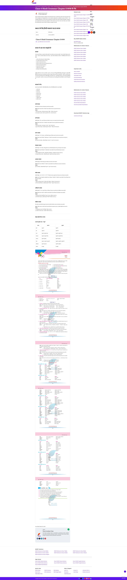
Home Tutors (37, 571)
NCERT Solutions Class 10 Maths (80, 52)
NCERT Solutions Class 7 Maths (80, 58)
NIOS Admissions (47, 571)
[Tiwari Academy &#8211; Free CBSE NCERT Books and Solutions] (34, 2)
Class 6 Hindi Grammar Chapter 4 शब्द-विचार (82, 22)
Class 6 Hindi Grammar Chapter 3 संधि (81, 20)
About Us (66, 570)
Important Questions (78, 73)
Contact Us (75, 570)
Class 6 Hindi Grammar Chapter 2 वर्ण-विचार (81, 18)
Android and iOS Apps (78, 115)
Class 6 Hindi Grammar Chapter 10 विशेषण (81, 33)
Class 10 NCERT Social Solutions (41, 564)
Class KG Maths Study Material (80, 102)
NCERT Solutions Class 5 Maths (80, 92)
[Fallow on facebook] (37, 538)
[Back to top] (125, 572)
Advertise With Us (86, 570)
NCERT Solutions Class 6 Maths (80, 60)
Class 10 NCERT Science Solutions (60, 562)
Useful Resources (67, 573)
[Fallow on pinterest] (45, 538)
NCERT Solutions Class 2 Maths (80, 98)
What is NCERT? (77, 71)
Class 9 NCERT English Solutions (79, 561)
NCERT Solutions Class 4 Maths (80, 94)
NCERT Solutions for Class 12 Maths (61, 552)
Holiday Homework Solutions (79, 81)
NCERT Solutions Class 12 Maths (80, 48)
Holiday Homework (86, 571)
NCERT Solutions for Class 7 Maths (60, 551)
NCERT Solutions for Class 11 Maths (42, 552)
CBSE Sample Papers (57, 571)
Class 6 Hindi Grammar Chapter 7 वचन (81, 29)
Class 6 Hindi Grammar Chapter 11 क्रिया (81, 35)
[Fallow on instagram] (43, 538)
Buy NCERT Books (77, 41)
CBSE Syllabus (56, 570)
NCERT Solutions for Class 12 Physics (42, 554)
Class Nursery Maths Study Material (80, 104)
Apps (91, 4)
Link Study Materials (78, 77)
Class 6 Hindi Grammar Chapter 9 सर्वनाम (81, 31)
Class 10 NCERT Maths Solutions (41, 562)
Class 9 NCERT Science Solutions (60, 561)
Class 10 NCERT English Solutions (79, 562)
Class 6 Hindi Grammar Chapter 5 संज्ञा (81, 24)
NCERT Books (37, 570)
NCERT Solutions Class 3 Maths (80, 96)
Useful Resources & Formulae (79, 79)
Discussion (66, 571)
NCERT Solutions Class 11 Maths (80, 50)
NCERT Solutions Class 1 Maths (80, 100)
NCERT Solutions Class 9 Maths (80, 54)
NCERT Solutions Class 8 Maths (80, 56)
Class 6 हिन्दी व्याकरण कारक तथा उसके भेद (43, 41)
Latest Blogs (75, 571)
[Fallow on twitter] (39, 538)
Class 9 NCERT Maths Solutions (41, 561)
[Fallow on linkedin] (41, 538)
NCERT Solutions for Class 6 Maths (41, 551)
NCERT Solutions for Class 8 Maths (79, 551)
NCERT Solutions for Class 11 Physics (80, 552)
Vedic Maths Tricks (77, 75)
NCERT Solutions (47, 570)
